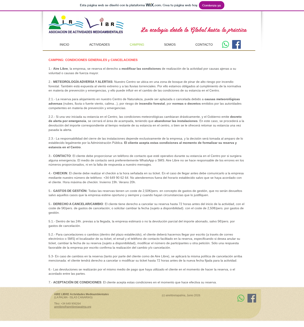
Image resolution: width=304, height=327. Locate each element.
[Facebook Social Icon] (236, 44)
